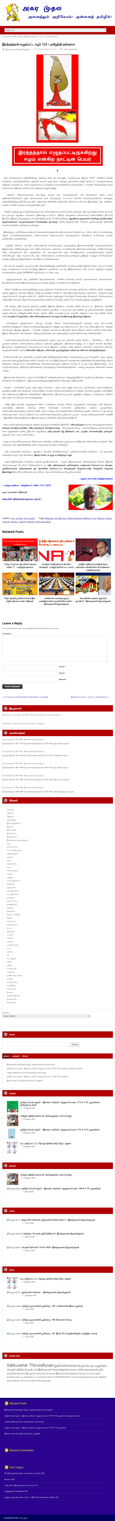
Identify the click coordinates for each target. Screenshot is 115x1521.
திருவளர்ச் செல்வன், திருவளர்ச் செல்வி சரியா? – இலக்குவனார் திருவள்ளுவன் (58, 1219)
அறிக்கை (10, 813)
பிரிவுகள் (25, 1056)
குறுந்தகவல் (11, 887)
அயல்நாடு (10, 809)
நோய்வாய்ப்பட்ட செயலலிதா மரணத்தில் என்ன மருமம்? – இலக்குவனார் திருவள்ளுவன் (31, 715)
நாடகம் (9, 928)
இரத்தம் (87, 518)
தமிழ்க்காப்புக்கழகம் (78, 1373)
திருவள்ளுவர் (91, 1369)
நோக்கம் (7, 1479)
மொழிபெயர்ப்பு (12, 982)
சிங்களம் (101, 518)
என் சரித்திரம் (101, 1376)
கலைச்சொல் (76, 1376)
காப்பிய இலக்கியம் (13, 880)
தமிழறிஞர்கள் (12, 904)
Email (62, 673)
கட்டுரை (19, 518)
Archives (5, 1012)
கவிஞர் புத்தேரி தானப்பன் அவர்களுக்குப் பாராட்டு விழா (26, 1072)
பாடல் (9, 948)
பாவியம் (10, 951)
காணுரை (10, 877)
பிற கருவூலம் (29, 518)
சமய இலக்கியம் (13, 894)
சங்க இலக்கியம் (13, 891)
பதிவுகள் (6, 1056)
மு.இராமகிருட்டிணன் (14, 975)
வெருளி (10, 992)
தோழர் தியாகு (88, 1376)
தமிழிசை (10, 907)
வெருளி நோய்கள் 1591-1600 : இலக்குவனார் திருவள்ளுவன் (23, 787)
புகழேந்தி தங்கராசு (26, 521)
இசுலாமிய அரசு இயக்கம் (56, 518)
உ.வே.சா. (19, 1376)
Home (15, 36)
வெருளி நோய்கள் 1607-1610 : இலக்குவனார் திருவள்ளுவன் (23, 763)
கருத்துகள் (16, 1056)
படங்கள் (10, 934)
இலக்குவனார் (12, 836)
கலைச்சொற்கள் (13, 870)
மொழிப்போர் (11, 985)
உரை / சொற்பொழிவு (14, 850)
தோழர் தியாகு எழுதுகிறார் (92, 1365)
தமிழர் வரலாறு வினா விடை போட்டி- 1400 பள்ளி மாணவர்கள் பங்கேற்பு (29, 1497)
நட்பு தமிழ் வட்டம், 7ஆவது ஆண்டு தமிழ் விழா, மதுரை (45, 1143)
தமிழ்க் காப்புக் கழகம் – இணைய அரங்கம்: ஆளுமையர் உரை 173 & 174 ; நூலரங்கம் (37, 1076)
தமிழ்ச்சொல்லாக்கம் (16, 1373)
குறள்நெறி (11, 884)
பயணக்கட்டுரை (12, 945)
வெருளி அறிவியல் (13, 995)
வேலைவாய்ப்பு (12, 999)
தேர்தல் (9, 918)
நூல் (57, 1365)
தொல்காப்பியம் (12, 924)
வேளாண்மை (11, 1002)
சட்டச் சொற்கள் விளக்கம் (43, 1376)
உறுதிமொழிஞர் (12, 853)
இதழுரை (10, 826)
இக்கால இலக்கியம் (14, 823)
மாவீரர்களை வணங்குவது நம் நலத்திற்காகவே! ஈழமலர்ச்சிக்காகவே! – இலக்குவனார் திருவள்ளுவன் (56, 601)
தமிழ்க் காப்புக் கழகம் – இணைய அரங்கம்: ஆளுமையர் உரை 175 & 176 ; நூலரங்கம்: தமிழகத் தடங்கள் (44, 1068)
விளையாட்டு (11, 988)
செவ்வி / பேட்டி (12, 901)
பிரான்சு (14, 521)
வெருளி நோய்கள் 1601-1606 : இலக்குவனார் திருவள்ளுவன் (23, 775)
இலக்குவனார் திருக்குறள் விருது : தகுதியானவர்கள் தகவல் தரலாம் (31, 1064)
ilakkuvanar (69, 1365)
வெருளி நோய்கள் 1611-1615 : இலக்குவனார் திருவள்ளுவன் (23, 751)
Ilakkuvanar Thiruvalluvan (30, 1365)
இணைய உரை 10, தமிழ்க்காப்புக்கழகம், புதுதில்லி (25, 1080)
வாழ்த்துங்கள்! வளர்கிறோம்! (14, 1491)
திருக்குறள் (11, 911)
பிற (8, 955)
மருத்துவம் (11, 972)
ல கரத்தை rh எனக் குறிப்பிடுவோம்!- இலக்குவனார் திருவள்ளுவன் (53, 1233)
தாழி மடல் (32, 1369)
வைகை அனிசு (76, 1369)
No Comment (70, 49)
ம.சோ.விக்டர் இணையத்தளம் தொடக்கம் (19, 1485)
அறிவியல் (10, 816)
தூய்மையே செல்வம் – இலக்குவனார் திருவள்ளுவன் (46, 1292)
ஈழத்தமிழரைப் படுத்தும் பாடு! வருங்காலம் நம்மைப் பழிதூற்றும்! (23, 723)
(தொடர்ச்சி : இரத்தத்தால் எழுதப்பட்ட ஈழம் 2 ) (21, 498)
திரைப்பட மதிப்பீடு (13, 914)
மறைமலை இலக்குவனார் (57, 1373)
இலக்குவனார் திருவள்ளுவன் (18, 49)
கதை (9, 860)
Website (62, 679)
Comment (7, 633)
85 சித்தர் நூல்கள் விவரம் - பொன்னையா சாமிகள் (22, 1473)
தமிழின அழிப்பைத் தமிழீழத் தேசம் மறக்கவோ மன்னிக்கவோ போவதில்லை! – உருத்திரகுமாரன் (93, 567)
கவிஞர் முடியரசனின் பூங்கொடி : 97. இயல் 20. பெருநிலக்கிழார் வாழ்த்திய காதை (59, 1333)
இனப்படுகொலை (75, 518)
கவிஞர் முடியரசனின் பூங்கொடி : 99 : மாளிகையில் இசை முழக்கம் (52, 1306)
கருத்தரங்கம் (11, 863)
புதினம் (9, 961)
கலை (9, 867)
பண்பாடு (10, 941)
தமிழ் (100, 1369)
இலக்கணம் (11, 833)
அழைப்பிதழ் (11, 820)
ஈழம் (20, 36)
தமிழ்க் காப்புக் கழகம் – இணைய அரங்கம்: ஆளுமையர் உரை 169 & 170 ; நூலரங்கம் (61, 1188)
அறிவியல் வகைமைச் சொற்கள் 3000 (27, 1380)
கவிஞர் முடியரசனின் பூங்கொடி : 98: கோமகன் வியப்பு (47, 1319)
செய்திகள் (11, 897)
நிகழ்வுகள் (11, 931)
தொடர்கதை (11, 921)
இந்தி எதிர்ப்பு (11, 830)
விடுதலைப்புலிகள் (43, 521)
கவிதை (9, 874)
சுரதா (9, 1380)
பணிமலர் (10, 938)
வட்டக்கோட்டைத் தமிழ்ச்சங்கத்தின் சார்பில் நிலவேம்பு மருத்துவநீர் (26, 697)
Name (62, 666)
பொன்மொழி (11, 968)
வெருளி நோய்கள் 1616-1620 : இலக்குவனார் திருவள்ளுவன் (23, 739)
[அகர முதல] (57, 21)
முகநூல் (10, 978)
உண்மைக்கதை (12, 847)
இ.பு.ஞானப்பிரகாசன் (35, 1373)
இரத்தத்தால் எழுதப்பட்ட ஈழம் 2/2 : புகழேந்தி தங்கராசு (89, 697)
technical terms (62, 1376)
